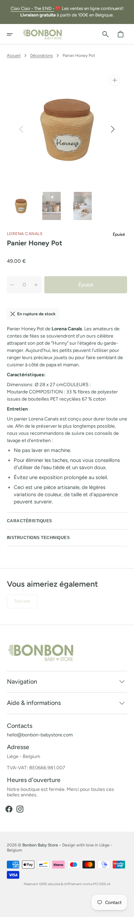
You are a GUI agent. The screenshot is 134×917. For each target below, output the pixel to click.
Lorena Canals (24, 233)
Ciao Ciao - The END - (32, 8)
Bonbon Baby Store (40, 845)
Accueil (14, 55)
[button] (14, 34)
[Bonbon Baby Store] (42, 34)
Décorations (41, 55)
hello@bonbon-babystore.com (40, 735)
